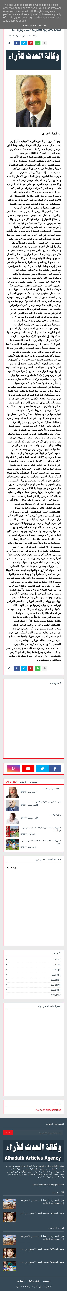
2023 (56, 975)
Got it (42, 25)
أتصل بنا (20, 1281)
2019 (56, 995)
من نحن (46, 1281)
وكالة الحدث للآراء (23, 1286)
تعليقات (33, 781)
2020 (56, 990)
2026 (57, 960)
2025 (57, 965)
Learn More (29, 25)
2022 (56, 980)
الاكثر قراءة (11, 781)
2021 (56, 985)
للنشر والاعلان (33, 1281)
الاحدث (23, 781)
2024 (57, 970)
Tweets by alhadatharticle (48, 1110)
